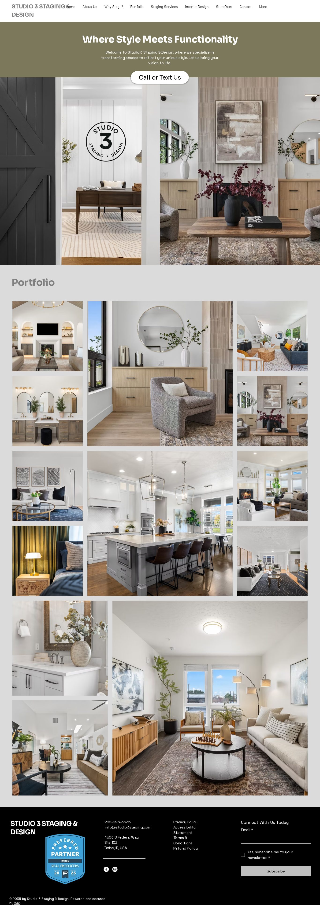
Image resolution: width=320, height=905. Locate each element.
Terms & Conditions (183, 840)
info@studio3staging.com (128, 827)
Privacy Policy (185, 822)
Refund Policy (185, 848)
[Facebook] (106, 869)
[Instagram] (115, 869)
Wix (17, 903)
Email (247, 829)
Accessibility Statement (184, 830)
